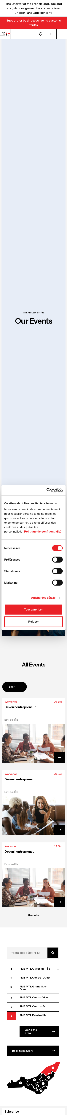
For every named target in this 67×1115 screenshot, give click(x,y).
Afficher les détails (43, 597)
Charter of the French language (34, 4)
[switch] (57, 559)
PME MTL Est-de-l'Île (33, 313)
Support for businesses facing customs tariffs (33, 23)
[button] (22, 1084)
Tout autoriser (33, 609)
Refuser (33, 621)
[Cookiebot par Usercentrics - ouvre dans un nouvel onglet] (47, 490)
